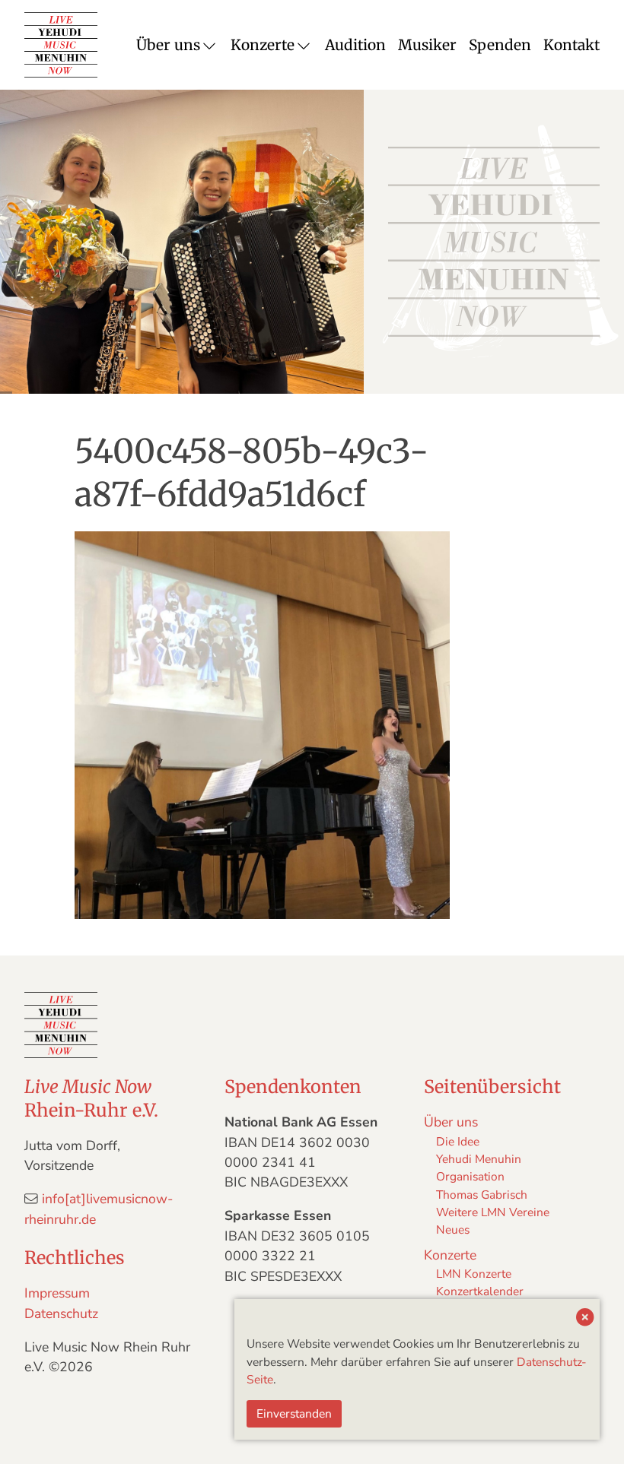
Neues (453, 1229)
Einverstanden (294, 1413)
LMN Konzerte (473, 1274)
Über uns (168, 45)
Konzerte (262, 45)
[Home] (60, 45)
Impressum (57, 1293)
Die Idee (457, 1141)
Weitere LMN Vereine (492, 1212)
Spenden (500, 45)
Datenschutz (61, 1313)
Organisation (470, 1176)
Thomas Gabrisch (481, 1195)
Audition (355, 45)
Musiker (427, 45)
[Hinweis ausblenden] (585, 1318)
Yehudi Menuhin (478, 1159)
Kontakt (571, 45)
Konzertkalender (480, 1291)
